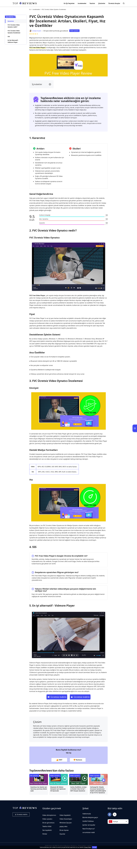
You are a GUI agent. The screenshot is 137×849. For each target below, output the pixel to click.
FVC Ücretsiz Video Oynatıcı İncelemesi (14, 32)
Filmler (44, 834)
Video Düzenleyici (66, 819)
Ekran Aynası (64, 830)
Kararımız (11, 21)
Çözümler (101, 3)
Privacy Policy (87, 847)
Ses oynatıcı (34, 776)
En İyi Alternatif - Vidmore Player (13, 41)
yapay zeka (63, 826)
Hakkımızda (86, 814)
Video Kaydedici (65, 815)
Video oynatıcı (74, 31)
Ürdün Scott (36, 31)
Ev (30, 9)
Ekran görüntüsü (48, 823)
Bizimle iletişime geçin (90, 817)
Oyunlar (62, 834)
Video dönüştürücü (49, 815)
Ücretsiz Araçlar (114, 3)
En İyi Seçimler (69, 3)
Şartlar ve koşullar (88, 825)
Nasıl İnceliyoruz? (88, 829)
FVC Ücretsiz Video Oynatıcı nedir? (14, 26)
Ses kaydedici (47, 830)
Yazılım (92, 3)
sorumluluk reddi (88, 832)
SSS (9, 36)
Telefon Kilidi (46, 826)
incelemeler (82, 3)
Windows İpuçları (66, 823)
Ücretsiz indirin (21, 814)
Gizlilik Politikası (88, 821)
